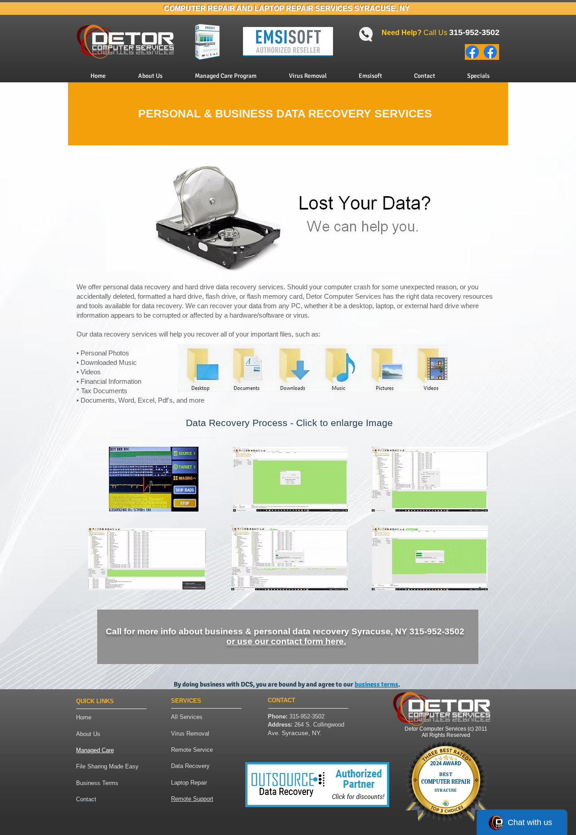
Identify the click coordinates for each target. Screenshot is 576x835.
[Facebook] (472, 52)
